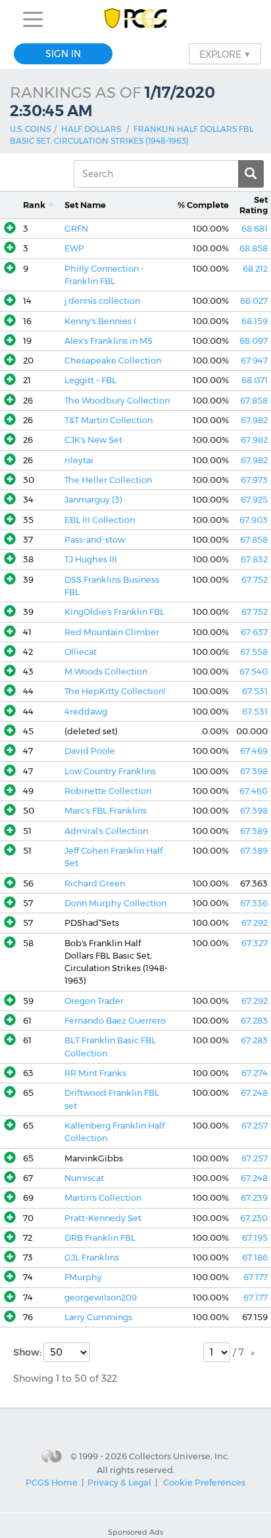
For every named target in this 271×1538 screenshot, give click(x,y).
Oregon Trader (94, 1001)
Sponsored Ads (135, 1532)
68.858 (253, 248)
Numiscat (84, 1178)
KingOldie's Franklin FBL (114, 612)
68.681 (254, 229)
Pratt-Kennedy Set (102, 1218)
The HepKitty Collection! (115, 691)
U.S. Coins (30, 129)
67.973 (254, 480)
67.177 (255, 1277)
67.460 (253, 791)
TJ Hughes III (90, 559)
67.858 (254, 400)
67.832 (254, 559)
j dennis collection (102, 301)
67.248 (254, 1093)
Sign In (63, 54)
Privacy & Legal (119, 1482)
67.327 (254, 943)
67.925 (254, 500)
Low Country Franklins (110, 771)
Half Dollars (91, 129)
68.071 (254, 380)
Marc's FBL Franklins (105, 811)
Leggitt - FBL (90, 380)
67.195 (255, 1238)
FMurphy (83, 1277)
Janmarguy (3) (93, 500)
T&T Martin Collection (108, 420)
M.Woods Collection (105, 671)
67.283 (254, 1021)
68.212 (255, 269)
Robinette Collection (107, 791)
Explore (225, 53)
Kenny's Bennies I (100, 321)
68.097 (253, 341)
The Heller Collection (108, 480)
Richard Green (94, 883)
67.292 (254, 923)
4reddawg (85, 712)
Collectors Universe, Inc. (179, 1456)
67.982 (254, 420)
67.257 (254, 1126)
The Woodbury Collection (117, 400)
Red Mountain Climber (111, 632)
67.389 (254, 831)
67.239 (254, 1198)
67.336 (254, 903)
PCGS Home (52, 1482)
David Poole (89, 751)
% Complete (203, 205)
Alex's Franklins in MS (108, 341)
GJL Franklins (91, 1257)
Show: (28, 1352)
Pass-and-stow (94, 540)
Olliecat (80, 652)
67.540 (253, 671)
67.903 (253, 520)
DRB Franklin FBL (100, 1238)
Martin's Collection (102, 1198)
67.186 (255, 1257)
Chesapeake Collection (112, 360)
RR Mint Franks (95, 1073)
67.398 (254, 771)
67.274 (254, 1073)
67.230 (254, 1218)
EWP (74, 248)
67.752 (254, 580)
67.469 (254, 751)
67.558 (254, 652)
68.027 (254, 301)
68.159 (254, 321)
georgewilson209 (100, 1297)
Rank (34, 205)
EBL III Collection (99, 520)
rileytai (78, 460)
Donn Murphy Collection (115, 903)
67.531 (255, 691)
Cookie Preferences (204, 1482)
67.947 (254, 360)
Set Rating (253, 205)
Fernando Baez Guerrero (115, 1021)
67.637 (254, 632)
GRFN (76, 229)
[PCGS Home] (136, 19)
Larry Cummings (98, 1317)
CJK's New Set (93, 440)
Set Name (85, 205)
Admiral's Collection (106, 831)
